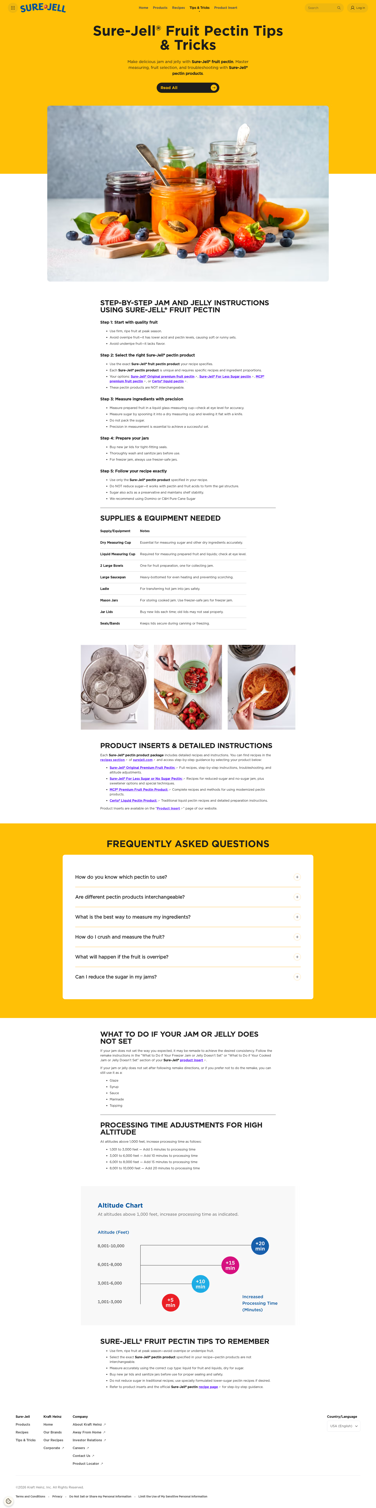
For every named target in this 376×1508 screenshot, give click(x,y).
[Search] (339, 8)
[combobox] (321, 8)
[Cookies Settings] (9, 1501)
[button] (13, 8)
